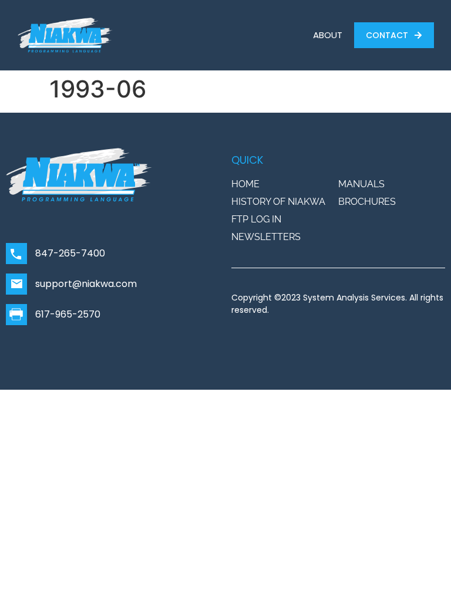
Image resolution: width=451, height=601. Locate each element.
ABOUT (327, 35)
